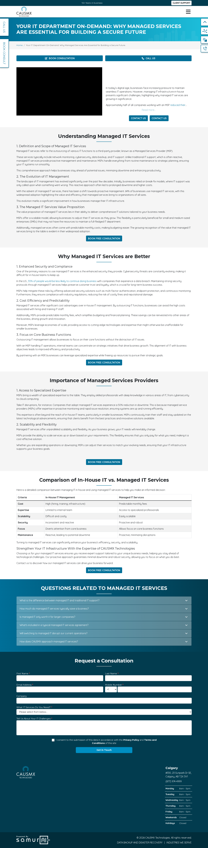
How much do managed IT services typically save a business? (54, 608)
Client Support (181, 3)
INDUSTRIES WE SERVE (179, 842)
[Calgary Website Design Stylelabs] (33, 839)
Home (19, 45)
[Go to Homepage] (24, 12)
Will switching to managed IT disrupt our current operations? (53, 633)
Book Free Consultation (104, 238)
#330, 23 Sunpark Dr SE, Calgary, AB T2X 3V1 (179, 772)
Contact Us (138, 118)
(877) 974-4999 (174, 781)
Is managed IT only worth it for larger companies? (47, 616)
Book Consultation (62, 58)
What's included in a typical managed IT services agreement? (54, 625)
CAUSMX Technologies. (158, 837)
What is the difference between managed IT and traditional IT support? (59, 600)
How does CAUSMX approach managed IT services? (49, 641)
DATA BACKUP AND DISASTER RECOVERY (140, 842)
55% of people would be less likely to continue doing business (62, 281)
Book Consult (4, 53)
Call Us (150, 58)
